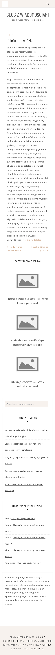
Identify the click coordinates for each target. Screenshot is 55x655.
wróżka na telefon (32, 239)
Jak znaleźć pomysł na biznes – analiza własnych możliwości (23, 474)
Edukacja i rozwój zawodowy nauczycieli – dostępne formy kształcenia (25, 447)
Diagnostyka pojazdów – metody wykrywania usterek (26, 460)
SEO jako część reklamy (23, 518)
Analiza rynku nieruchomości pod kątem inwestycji (24, 487)
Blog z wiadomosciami (27, 14)
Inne (9, 35)
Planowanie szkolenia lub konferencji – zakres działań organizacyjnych (27, 433)
